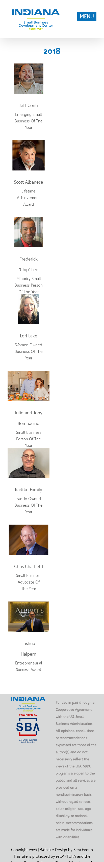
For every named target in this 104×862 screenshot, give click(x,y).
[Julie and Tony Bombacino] (28, 374)
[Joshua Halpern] (28, 605)
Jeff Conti (28, 105)
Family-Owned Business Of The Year (29, 505)
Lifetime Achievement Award (28, 197)
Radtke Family (28, 489)
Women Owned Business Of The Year (29, 351)
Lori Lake (28, 336)
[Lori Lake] (28, 297)
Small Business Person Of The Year (28, 439)
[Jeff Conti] (28, 67)
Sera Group (83, 849)
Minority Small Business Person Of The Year (29, 285)
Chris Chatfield (28, 566)
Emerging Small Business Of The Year (29, 121)
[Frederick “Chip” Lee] (28, 220)
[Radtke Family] (28, 451)
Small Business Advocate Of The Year (28, 582)
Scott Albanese (28, 182)
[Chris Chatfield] (28, 528)
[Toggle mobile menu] (86, 16)
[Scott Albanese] (28, 143)
